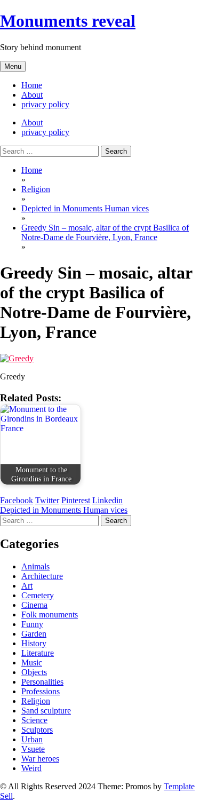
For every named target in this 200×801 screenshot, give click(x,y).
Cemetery (37, 595)
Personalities (42, 681)
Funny (32, 624)
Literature (37, 652)
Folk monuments (49, 614)
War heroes (40, 758)
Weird (31, 768)
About (32, 94)
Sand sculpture (46, 710)
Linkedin (107, 500)
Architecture (42, 576)
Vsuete (33, 749)
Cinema (34, 604)
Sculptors (37, 729)
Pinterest (75, 500)
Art (27, 585)
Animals (35, 566)
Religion (35, 700)
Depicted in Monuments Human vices (63, 509)
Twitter (47, 500)
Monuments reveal (67, 20)
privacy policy (45, 104)
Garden (33, 633)
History (33, 643)
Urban (32, 739)
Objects (34, 672)
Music (31, 662)
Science (34, 720)
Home (31, 85)
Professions (40, 691)
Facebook (16, 500)
